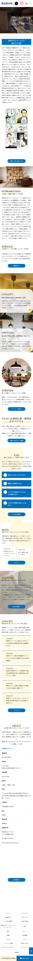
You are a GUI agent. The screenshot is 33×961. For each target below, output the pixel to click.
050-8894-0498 (6, 757)
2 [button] (16, 149)
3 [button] (17, 149)
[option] (16, 128)
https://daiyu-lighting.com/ (10, 843)
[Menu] (30, 3)
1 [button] (15, 149)
